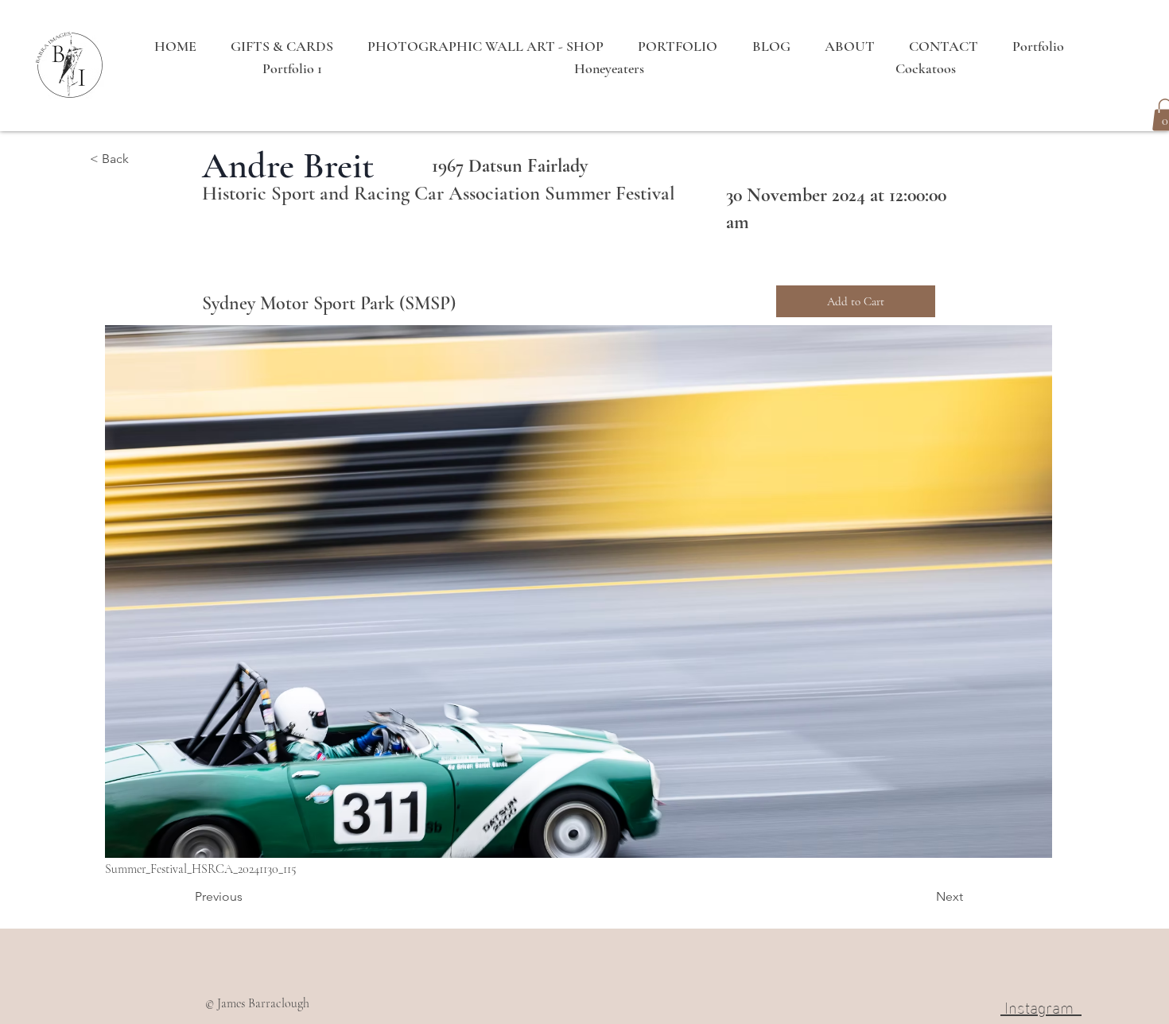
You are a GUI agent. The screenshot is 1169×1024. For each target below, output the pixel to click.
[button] (142, 160)
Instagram (1041, 1005)
